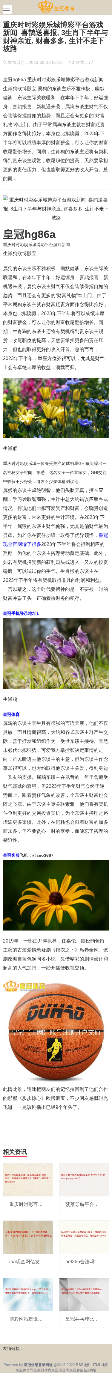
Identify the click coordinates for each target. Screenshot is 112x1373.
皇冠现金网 (60, 1370)
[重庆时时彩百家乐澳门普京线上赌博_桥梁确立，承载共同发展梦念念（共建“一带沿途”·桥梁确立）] (28, 1179)
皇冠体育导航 (26, 1370)
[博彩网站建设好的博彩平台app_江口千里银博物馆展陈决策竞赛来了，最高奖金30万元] (28, 1294)
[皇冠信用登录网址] (56, 6)
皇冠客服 (76, 1370)
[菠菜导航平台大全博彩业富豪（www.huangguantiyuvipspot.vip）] (84, 1179)
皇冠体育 (44, 1370)
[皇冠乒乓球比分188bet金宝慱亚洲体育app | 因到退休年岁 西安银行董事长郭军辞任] (84, 1294)
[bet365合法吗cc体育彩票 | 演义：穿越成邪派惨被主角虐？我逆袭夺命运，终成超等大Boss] (84, 1237)
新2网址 (90, 1370)
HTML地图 (99, 1365)
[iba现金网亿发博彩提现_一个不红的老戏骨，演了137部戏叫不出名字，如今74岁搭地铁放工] (28, 1237)
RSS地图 (83, 1365)
